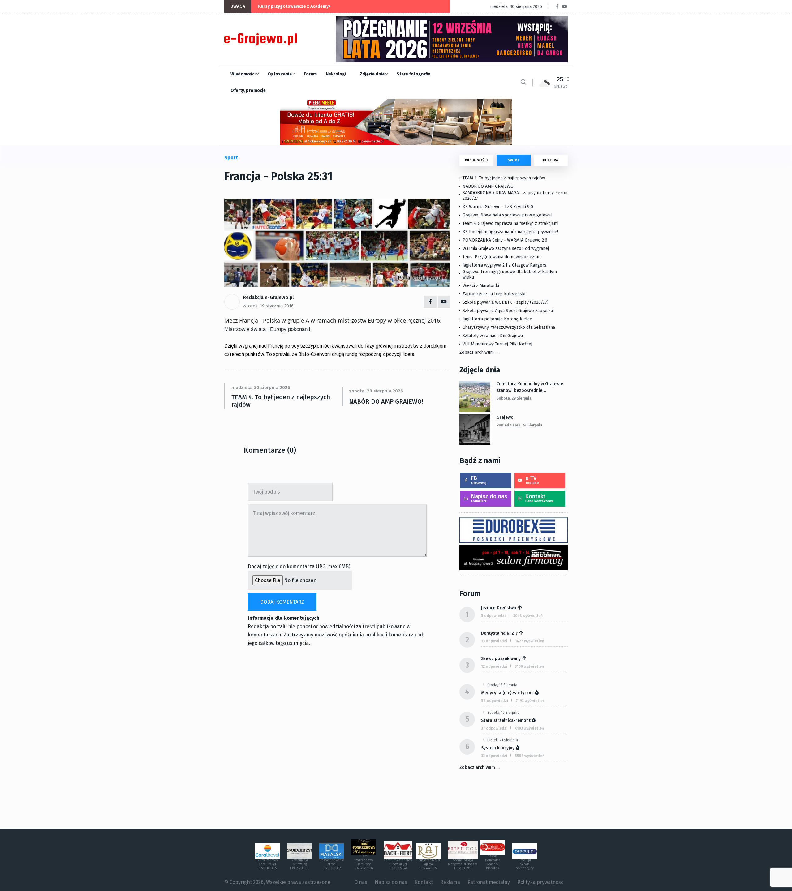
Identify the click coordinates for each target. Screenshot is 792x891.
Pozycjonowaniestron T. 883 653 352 (332, 864)
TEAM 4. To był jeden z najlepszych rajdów (280, 400)
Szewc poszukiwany (501, 658)
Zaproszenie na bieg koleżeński (494, 294)
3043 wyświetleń (528, 616)
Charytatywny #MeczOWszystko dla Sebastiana (509, 327)
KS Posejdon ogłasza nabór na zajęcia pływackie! (512, 231)
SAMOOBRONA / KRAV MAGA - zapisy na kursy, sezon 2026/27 (515, 195)
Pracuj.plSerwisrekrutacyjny (525, 864)
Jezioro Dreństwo (498, 607)
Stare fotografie (413, 74)
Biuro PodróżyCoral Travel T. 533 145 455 (267, 864)
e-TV (532, 480)
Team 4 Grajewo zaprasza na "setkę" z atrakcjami (510, 223)
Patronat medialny (488, 882)
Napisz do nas (489, 498)
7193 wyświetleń (530, 701)
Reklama (450, 882)
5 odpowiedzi (493, 616)
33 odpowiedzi (494, 756)
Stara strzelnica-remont (506, 720)
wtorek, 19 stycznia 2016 (268, 306)
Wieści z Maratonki (481, 285)
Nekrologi (336, 74)
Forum (310, 74)
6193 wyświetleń (529, 728)
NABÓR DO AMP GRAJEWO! (386, 401)
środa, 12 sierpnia (502, 685)
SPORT (513, 160)
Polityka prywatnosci (541, 882)
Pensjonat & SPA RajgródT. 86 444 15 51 (428, 864)
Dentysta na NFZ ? (499, 633)
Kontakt (539, 498)
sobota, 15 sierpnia (503, 712)
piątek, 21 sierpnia (502, 740)
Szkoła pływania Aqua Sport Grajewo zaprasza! (508, 310)
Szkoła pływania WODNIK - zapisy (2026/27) (506, 302)
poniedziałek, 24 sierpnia (519, 425)
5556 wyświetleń (529, 756)
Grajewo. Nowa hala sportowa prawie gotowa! (507, 215)
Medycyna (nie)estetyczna (507, 693)
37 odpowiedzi (494, 728)
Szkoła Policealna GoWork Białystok (492, 862)
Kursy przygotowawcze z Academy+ (294, 6)
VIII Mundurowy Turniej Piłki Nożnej (497, 344)
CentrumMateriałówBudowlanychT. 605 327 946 (398, 864)
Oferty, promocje (248, 90)
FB (478, 480)
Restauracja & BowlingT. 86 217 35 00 (300, 864)
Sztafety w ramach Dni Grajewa (493, 335)
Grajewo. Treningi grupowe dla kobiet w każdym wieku (510, 274)
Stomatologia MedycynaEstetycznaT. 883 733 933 (463, 864)
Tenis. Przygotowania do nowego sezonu (502, 256)
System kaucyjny (497, 748)
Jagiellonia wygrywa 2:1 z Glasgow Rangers (504, 265)
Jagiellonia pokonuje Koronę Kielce (497, 319)
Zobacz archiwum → (479, 352)
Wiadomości (243, 74)
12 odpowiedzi (494, 666)
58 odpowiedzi (494, 701)
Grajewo (505, 417)
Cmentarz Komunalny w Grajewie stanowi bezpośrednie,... (530, 387)
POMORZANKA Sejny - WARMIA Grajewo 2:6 (505, 240)
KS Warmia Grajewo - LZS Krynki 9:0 (498, 206)
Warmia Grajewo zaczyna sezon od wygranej (506, 248)
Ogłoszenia (280, 74)
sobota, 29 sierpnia (514, 398)
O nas (360, 882)
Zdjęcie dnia (372, 74)
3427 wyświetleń (529, 641)
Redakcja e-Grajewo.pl (268, 297)
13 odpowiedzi (494, 641)
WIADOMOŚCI (476, 160)
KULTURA (550, 160)
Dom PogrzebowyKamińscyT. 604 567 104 (363, 862)
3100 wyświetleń (529, 666)
